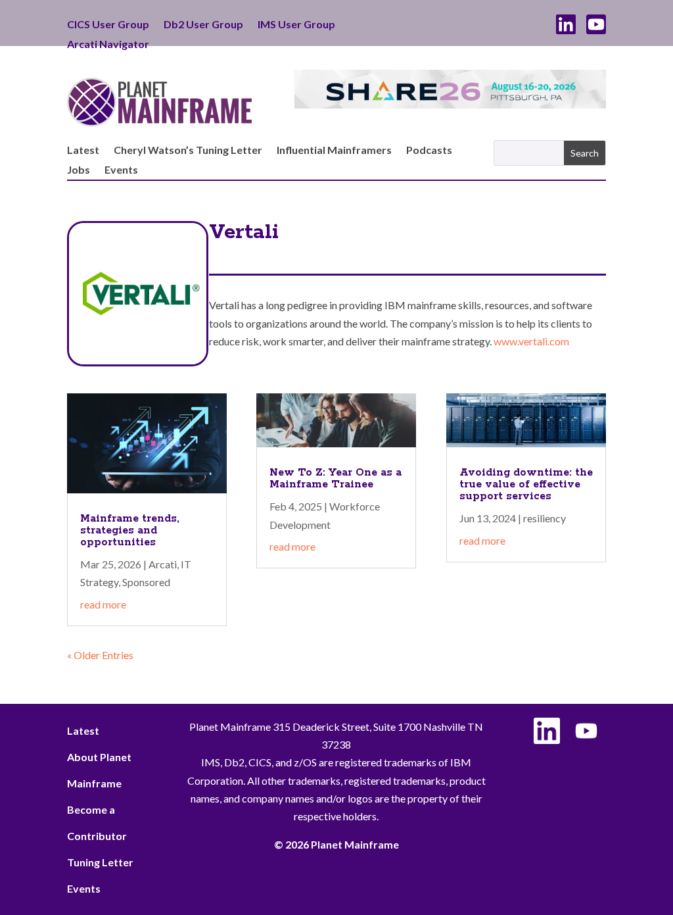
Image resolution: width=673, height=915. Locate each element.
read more (103, 604)
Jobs (78, 170)
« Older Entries (100, 655)
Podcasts (429, 150)
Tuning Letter (100, 862)
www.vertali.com (531, 341)
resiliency (544, 518)
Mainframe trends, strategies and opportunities (129, 530)
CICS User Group (108, 25)
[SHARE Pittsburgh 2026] (449, 104)
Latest (83, 150)
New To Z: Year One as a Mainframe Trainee (335, 478)
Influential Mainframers (334, 150)
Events (121, 170)
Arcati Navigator (108, 44)
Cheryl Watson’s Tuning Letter (188, 150)
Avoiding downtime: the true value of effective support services (526, 484)
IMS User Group (296, 25)
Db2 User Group (203, 25)
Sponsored (146, 582)
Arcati (163, 564)
